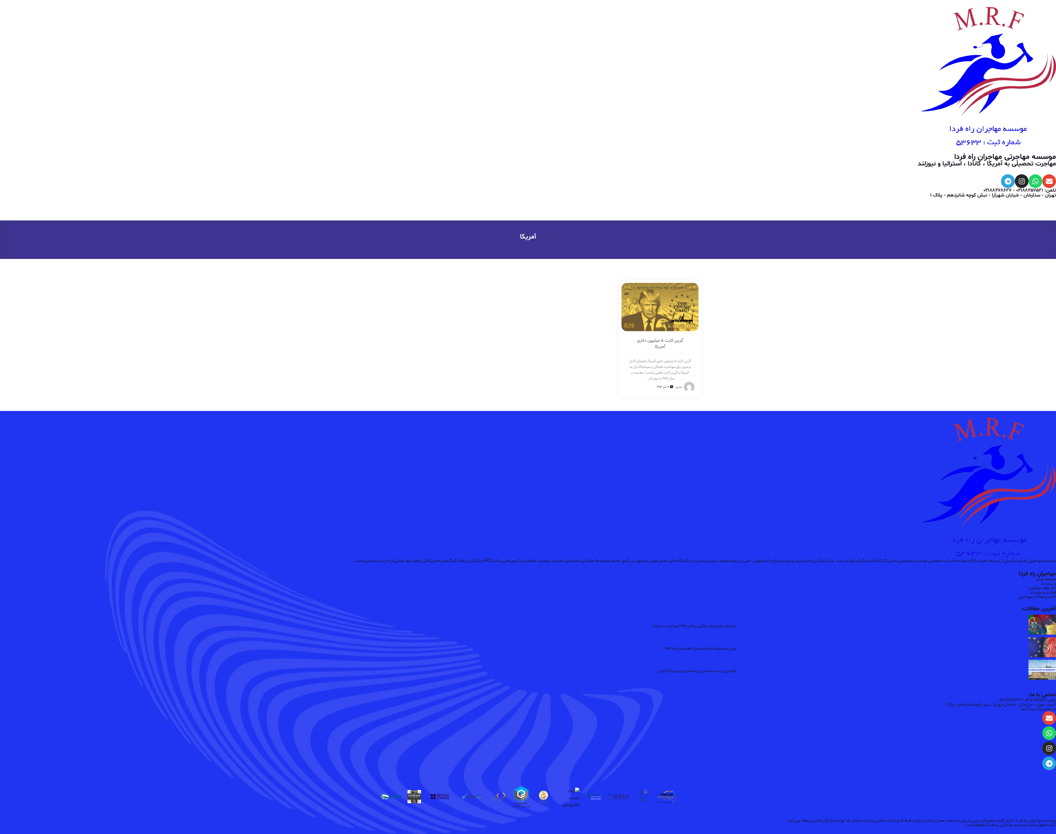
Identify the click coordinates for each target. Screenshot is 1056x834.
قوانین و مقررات (996, 209)
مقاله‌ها (1021, 209)
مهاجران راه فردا (1037, 574)
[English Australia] (666, 797)
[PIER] (391, 797)
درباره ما (948, 209)
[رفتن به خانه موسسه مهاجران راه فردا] (528, 76)
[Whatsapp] (1035, 181)
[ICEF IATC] (643, 798)
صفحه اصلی (1043, 209)
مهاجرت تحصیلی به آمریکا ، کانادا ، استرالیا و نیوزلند (987, 164)
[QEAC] (593, 797)
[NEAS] (472, 797)
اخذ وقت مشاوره (1042, 587)
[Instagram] (1021, 181)
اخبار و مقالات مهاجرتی (1037, 596)
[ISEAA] (618, 798)
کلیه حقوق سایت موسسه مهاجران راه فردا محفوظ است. (1010, 824)
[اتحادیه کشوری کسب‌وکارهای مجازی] (521, 797)
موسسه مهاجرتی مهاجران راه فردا (1005, 157)
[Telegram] (1008, 181)
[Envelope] (1049, 181)
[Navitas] (414, 797)
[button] (567, 798)
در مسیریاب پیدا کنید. (1037, 708)
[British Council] (440, 797)
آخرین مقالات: (1038, 609)
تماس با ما (969, 209)
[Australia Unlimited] (498, 798)
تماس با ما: (1042, 695)
